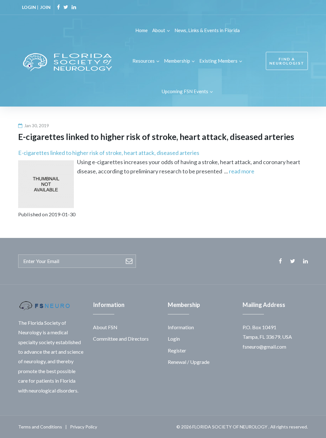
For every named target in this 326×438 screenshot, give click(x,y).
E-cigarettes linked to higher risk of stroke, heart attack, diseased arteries (108, 152)
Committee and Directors (121, 339)
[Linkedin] (74, 7)
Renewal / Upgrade (188, 362)
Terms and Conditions (40, 426)
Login (174, 339)
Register (177, 350)
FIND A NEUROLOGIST (286, 61)
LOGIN (29, 7)
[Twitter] (65, 7)
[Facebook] (58, 7)
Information (181, 327)
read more (241, 171)
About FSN (105, 327)
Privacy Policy (83, 426)
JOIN (45, 7)
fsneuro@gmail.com (264, 347)
